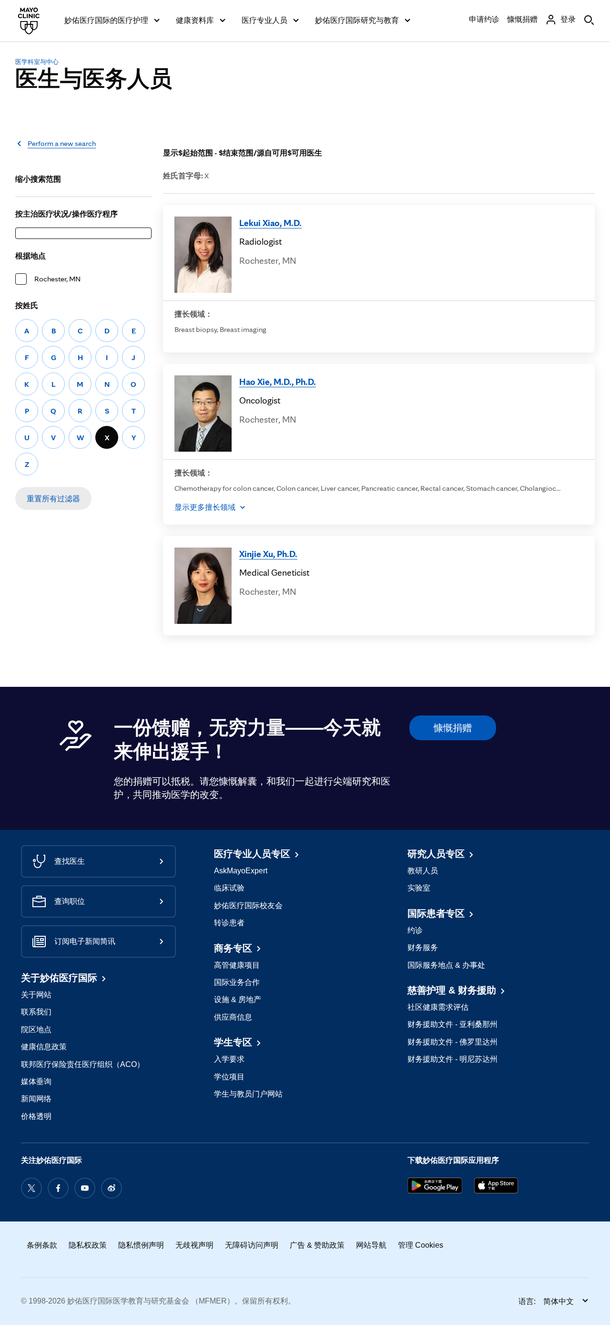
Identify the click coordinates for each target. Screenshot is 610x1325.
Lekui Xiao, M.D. (270, 222)
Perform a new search (62, 143)
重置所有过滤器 (53, 498)
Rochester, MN (57, 278)
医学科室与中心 (37, 61)
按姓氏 (26, 305)
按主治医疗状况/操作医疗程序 (66, 213)
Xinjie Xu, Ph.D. (268, 553)
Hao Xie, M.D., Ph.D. (277, 381)
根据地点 (30, 255)
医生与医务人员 (93, 78)
